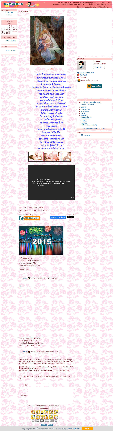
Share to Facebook (58, 217)
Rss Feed (83, 75)
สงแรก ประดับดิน (87, 105)
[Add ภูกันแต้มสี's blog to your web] (94, 128)
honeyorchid (85, 109)
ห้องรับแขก (9, 13)
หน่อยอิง (84, 107)
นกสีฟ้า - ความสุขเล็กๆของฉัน (91, 102)
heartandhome (86, 117)
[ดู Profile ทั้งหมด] (99, 68)
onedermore (85, 119)
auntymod (84, 115)
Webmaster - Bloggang (89, 125)
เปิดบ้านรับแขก (11, 40)
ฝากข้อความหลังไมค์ (87, 73)
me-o (83, 113)
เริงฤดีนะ (84, 121)
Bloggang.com (86, 135)
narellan (84, 123)
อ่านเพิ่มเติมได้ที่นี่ (74, 428)
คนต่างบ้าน (85, 111)
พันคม (25, 278)
